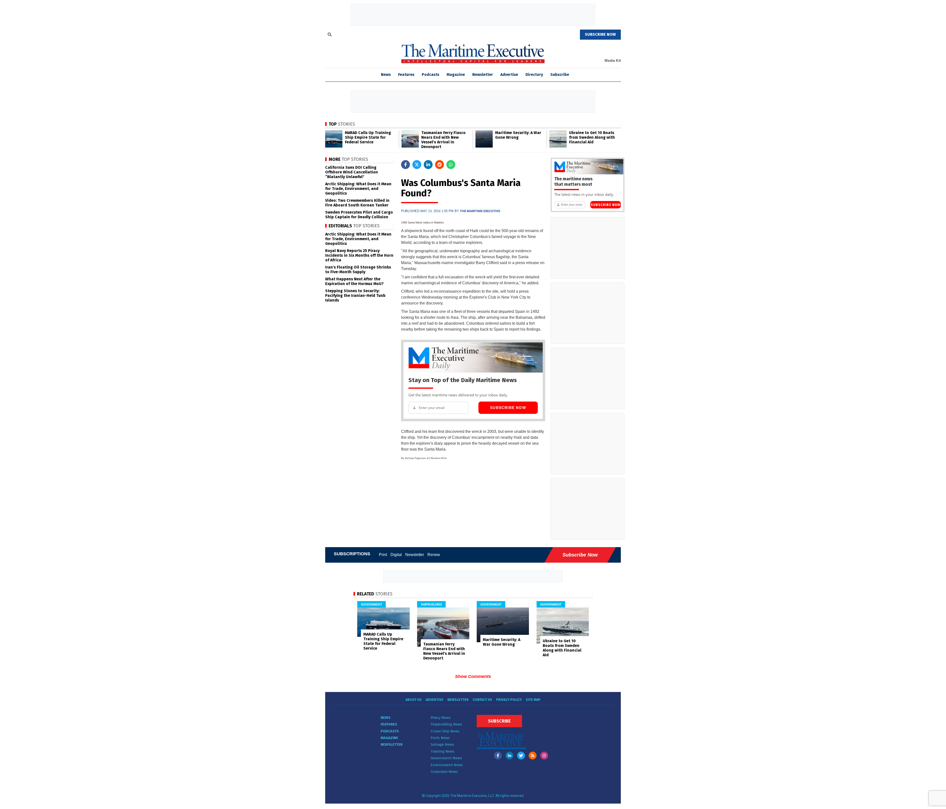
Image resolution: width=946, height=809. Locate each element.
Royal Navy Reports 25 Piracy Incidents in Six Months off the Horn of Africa (359, 255)
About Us (413, 700)
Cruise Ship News (445, 731)
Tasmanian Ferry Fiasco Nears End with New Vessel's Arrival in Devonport (443, 139)
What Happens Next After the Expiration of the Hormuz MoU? (354, 281)
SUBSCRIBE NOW (600, 34)
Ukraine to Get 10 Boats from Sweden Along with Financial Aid (592, 137)
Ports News (440, 738)
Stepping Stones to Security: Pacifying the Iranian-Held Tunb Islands (355, 295)
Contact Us (482, 700)
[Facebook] (498, 755)
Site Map (533, 700)
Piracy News (441, 717)
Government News (446, 758)
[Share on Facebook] (405, 164)
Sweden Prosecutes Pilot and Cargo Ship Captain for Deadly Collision (359, 214)
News (385, 717)
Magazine (456, 74)
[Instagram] (544, 755)
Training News (443, 751)
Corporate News (444, 771)
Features (406, 74)
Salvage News (442, 744)
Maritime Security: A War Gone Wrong (518, 135)
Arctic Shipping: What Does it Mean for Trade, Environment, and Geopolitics (358, 189)
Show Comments (473, 676)
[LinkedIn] (509, 755)
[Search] (329, 35)
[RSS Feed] (533, 755)
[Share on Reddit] (439, 164)
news (386, 74)
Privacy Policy (509, 700)
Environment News (447, 765)
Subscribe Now (508, 407)
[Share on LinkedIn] (428, 164)
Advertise (509, 74)
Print (383, 555)
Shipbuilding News (446, 724)
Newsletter (482, 74)
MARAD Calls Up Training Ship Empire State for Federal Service (368, 137)
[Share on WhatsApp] (450, 164)
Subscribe (559, 74)
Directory (534, 74)
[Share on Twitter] (416, 164)
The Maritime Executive (480, 211)
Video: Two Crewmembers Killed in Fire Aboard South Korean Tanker (357, 202)
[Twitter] (521, 755)
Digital (396, 555)
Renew (433, 555)
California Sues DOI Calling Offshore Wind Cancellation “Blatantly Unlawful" (351, 172)
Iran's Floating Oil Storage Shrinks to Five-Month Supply (358, 269)
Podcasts (430, 74)
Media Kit (613, 60)
